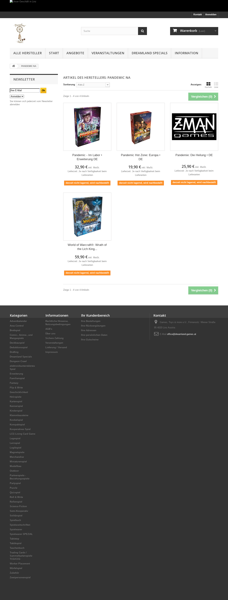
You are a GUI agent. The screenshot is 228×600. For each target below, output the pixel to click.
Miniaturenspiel (18, 461)
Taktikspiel (16, 543)
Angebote (75, 53)
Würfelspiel (16, 568)
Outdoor (14, 471)
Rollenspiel (16, 501)
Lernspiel (15, 443)
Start (54, 53)
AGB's (48, 329)
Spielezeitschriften (20, 525)
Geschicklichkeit (19, 392)
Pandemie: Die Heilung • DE (194, 155)
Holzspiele (15, 397)
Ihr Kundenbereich (95, 315)
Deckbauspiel (17, 343)
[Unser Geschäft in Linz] (114, 6)
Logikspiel (15, 447)
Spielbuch (15, 520)
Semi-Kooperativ (19, 511)
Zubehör (14, 573)
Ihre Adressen (88, 330)
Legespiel (15, 438)
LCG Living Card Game (22, 434)
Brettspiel (15, 330)
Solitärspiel (16, 515)
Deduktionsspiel (19, 347)
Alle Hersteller (27, 53)
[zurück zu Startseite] (13, 66)
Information (186, 53)
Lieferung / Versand (56, 347)
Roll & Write (16, 497)
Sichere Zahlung (54, 338)
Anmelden (210, 14)
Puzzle (13, 488)
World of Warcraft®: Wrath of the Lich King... (87, 247)
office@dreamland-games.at (181, 334)
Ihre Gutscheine (90, 339)
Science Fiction (18, 506)
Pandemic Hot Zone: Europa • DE (140, 157)
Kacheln (208, 87)
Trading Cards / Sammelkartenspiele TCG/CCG (21, 555)
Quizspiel (15, 492)
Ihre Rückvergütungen (93, 325)
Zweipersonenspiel (20, 577)
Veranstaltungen (108, 53)
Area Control (17, 325)
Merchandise (17, 457)
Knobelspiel (16, 420)
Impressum (51, 352)
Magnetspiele (17, 452)
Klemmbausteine (19, 415)
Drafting (14, 352)
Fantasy (14, 383)
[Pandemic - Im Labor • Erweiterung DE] (87, 127)
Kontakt (197, 14)
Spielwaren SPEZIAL (21, 534)
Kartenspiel (16, 401)
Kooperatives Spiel (20, 429)
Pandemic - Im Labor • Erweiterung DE (87, 157)
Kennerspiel (16, 406)
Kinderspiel (16, 410)
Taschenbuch (17, 548)
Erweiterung (16, 373)
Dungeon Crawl (18, 361)
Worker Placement (20, 563)
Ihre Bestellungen (90, 321)
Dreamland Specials (149, 53)
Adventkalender (18, 321)
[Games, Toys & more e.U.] (43, 32)
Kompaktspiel (17, 424)
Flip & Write (16, 387)
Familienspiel (17, 378)
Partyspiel (15, 483)
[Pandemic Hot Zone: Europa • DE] (140, 127)
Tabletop (14, 538)
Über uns (50, 333)
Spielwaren (16, 529)
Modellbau (15, 466)
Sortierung (69, 84)
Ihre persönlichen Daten (94, 335)
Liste (216, 87)
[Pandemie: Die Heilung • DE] (194, 127)
